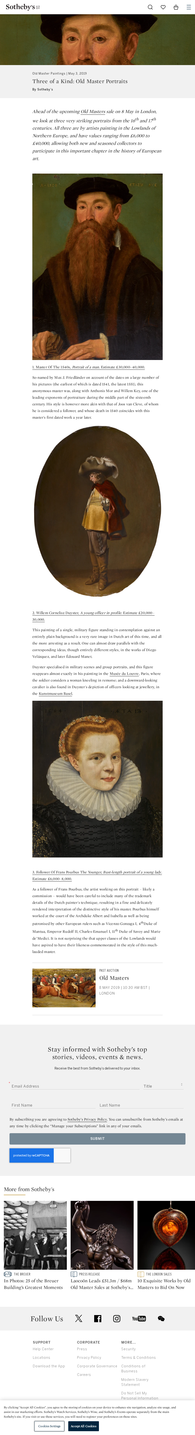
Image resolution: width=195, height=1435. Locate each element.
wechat (161, 1318)
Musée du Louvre (124, 673)
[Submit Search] (150, 7)
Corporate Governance (97, 1366)
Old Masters (93, 111)
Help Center (43, 1349)
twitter (78, 1318)
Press (82, 1349)
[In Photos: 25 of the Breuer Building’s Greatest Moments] (35, 1236)
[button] (99, 1190)
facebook (97, 1318)
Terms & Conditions (138, 1358)
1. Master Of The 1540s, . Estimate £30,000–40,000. (88, 367)
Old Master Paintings (48, 73)
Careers (84, 1375)
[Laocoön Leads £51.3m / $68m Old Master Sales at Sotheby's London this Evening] (102, 1236)
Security (128, 1349)
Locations (41, 1358)
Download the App (49, 1366)
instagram (116, 1318)
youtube (139, 1318)
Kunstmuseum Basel (55, 693)
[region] (97, 1417)
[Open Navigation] (188, 7)
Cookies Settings (49, 1426)
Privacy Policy (89, 1358)
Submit (97, 1139)
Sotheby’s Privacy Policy (87, 1119)
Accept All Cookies (83, 1426)
